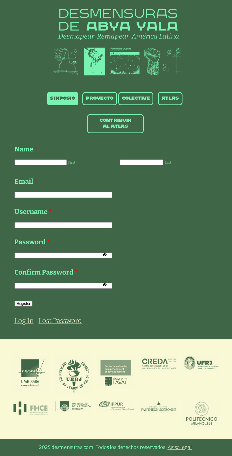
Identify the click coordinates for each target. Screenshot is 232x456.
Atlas (170, 98)
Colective (136, 98)
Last (168, 162)
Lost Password (60, 321)
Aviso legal (179, 447)
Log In (23, 321)
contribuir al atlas (116, 123)
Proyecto (99, 98)
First (71, 162)
